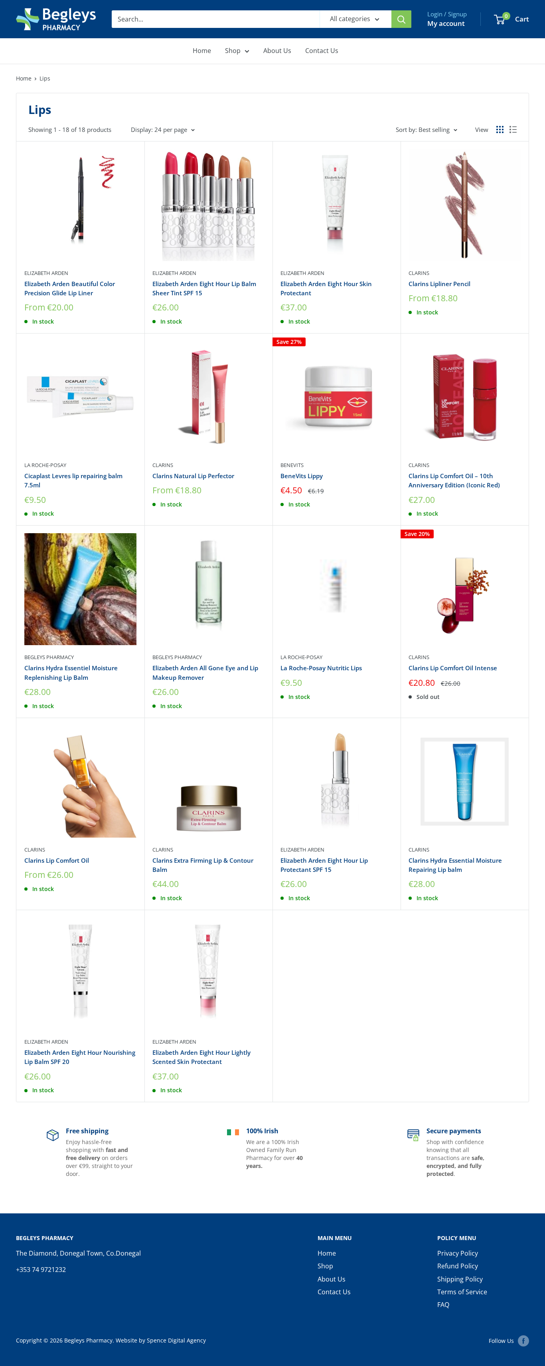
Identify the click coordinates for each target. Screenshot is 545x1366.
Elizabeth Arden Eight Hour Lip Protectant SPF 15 (324, 864)
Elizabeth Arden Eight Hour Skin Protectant (326, 288)
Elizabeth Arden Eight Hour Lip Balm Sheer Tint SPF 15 (204, 288)
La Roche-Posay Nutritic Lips (321, 668)
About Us (277, 50)
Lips (44, 78)
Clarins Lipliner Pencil (439, 284)
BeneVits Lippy (301, 476)
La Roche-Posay (45, 465)
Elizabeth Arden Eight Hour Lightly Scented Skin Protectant (201, 1057)
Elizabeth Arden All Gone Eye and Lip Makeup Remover (205, 672)
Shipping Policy (460, 1279)
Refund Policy (457, 1266)
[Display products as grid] (500, 129)
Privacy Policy (457, 1253)
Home (202, 50)
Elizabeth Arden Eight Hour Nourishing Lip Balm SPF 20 (79, 1057)
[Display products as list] (513, 129)
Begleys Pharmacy (49, 657)
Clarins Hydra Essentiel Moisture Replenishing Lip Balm (71, 672)
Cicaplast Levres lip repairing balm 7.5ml (73, 480)
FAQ (443, 1304)
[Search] (401, 19)
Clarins (419, 273)
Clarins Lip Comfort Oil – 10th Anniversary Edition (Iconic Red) (454, 480)
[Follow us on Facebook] (523, 1340)
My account (446, 23)
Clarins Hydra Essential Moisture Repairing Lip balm (455, 864)
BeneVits (292, 465)
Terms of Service (462, 1291)
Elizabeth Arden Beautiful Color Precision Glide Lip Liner (69, 288)
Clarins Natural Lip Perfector (193, 476)
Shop (233, 50)
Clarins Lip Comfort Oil (56, 860)
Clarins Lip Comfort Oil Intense (453, 668)
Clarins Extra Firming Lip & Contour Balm (202, 864)
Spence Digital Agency (176, 1340)
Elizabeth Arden (46, 273)
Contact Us (321, 50)
